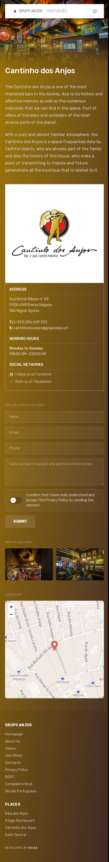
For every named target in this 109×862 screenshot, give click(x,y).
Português (57, 11)
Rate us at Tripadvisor (33, 382)
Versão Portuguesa (20, 791)
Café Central (15, 835)
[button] (54, 646)
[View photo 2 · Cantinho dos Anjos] (80, 564)
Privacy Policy (16, 770)
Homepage (14, 734)
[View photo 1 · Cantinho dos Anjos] (29, 564)
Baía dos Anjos (16, 813)
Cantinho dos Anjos (20, 828)
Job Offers (13, 755)
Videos (10, 748)
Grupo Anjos (31, 11)
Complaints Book (19, 784)
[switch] (54, 500)
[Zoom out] (11, 614)
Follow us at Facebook (33, 374)
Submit (20, 521)
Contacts (13, 763)
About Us (12, 741)
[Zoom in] (11, 607)
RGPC (9, 777)
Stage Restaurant (20, 821)
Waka (33, 848)
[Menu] (98, 11)
